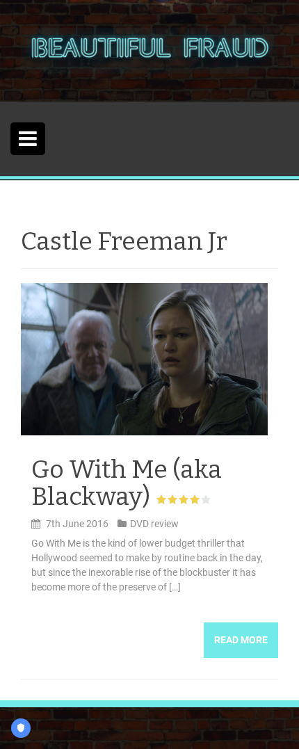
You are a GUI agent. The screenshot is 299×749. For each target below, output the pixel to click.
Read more (241, 639)
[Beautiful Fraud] (149, 50)
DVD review (154, 523)
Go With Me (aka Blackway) (126, 483)
